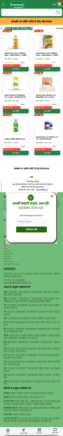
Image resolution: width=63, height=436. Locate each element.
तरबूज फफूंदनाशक (26, 381)
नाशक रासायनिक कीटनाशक (38, 393)
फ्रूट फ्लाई (46, 381)
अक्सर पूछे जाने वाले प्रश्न (11, 264)
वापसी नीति (7, 256)
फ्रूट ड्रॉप (7, 357)
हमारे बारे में (7, 251)
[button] (5, 4)
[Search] (58, 12)
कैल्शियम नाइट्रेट (24, 407)
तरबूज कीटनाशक (14, 381)
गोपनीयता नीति (8, 254)
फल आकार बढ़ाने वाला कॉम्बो (50, 418)
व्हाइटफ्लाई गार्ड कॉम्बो (10, 420)
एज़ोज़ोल (25, 397)
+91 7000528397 (18, 280)
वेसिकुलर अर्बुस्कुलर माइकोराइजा (43, 403)
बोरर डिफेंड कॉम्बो (47, 420)
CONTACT (10, 268)
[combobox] (31, 12)
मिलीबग (50, 361)
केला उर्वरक (10, 361)
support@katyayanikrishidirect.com (18, 282)
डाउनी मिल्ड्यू (54, 368)
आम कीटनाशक (21, 355)
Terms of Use (9, 261)
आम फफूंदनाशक (31, 355)
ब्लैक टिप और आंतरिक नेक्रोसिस (49, 355)
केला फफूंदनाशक (31, 361)
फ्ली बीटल (48, 374)
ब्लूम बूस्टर (29, 403)
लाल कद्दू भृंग (37, 381)
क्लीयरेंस (22, 414)
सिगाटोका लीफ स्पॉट (14, 364)
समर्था (42, 397)
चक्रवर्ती (26, 393)
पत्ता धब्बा (6, 370)
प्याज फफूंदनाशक (33, 368)
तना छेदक (56, 374)
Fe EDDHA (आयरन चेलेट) (39, 407)
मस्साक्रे (15, 414)
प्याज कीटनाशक (21, 368)
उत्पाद (5, 249)
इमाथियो (19, 393)
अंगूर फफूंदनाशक (32, 374)
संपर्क (5, 246)
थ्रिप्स (48, 368)
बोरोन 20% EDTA (18, 403)
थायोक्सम (13, 393)
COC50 (12, 397)
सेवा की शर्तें (7, 259)
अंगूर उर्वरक (11, 374)
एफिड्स (42, 368)
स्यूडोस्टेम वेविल (42, 361)
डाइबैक (14, 357)
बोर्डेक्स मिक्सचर (34, 397)
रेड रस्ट (20, 357)
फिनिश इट (51, 393)
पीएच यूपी (15, 410)
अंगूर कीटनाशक (20, 374)
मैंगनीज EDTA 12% (26, 410)
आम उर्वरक (10, 355)
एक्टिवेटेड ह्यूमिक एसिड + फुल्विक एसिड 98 (28, 401)
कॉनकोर (19, 397)
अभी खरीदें (15, 69)
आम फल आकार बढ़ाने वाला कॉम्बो (29, 418)
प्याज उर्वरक (11, 368)
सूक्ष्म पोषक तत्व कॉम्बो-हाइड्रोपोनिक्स (29, 420)
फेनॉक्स (29, 414)
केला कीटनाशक (20, 361)
